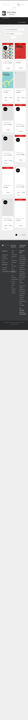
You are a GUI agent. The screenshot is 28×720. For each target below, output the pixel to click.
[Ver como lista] (15, 37)
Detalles (8, 68)
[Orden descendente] (22, 29)
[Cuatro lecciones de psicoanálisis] (7, 80)
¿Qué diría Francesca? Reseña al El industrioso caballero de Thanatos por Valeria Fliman (14, 261)
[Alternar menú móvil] (25, 12)
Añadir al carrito (6, 99)
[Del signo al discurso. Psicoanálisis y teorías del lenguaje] (20, 80)
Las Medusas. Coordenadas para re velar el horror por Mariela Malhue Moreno (14, 284)
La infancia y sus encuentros (11, 185)
